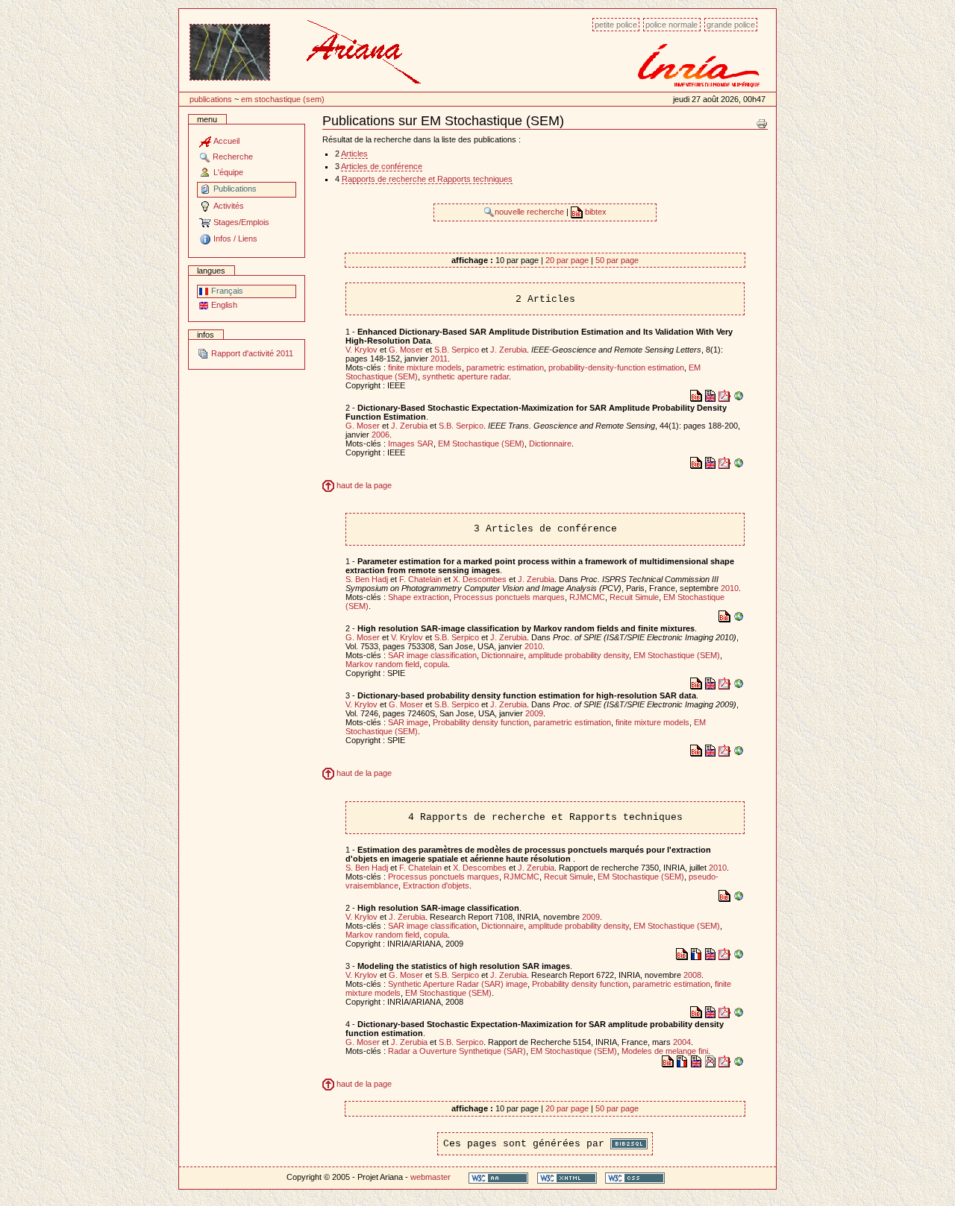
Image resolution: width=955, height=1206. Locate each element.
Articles (354, 153)
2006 (380, 434)
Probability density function (481, 722)
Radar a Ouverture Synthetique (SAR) (457, 1050)
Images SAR (410, 443)
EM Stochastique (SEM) (283, 99)
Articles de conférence (381, 166)
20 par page (567, 260)
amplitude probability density (578, 655)
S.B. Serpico (456, 349)
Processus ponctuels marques (509, 597)
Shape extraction (418, 597)
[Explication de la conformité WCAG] (498, 1177)
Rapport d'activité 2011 (251, 353)
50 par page (617, 260)
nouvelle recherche (530, 211)
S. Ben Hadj (366, 579)
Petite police (616, 24)
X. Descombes (480, 579)
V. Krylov (361, 349)
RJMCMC (587, 597)
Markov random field (382, 664)
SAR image (408, 722)
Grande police (731, 24)
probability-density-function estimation (616, 367)
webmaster (430, 1176)
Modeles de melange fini (664, 1050)
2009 (534, 713)
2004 (682, 1042)
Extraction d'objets (436, 885)
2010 (730, 588)
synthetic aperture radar (465, 376)
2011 (439, 358)
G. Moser (406, 349)
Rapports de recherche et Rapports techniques (427, 178)
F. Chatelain (420, 579)
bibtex (595, 211)
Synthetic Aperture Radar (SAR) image (457, 983)
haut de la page (363, 485)
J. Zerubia (508, 349)
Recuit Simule (634, 597)
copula (436, 664)
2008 (692, 974)
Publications (211, 99)
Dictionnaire (550, 443)
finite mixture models (425, 367)
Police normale (671, 24)
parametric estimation (505, 367)
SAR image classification (432, 655)
